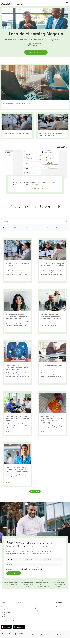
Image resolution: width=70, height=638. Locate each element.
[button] (67, 3)
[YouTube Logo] (6, 620)
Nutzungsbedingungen (43, 568)
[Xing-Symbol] (9, 620)
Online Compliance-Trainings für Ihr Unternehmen (17, 103)
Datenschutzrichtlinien (12, 569)
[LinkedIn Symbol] (13, 620)
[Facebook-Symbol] (2, 620)
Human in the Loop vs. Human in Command (16, 133)
